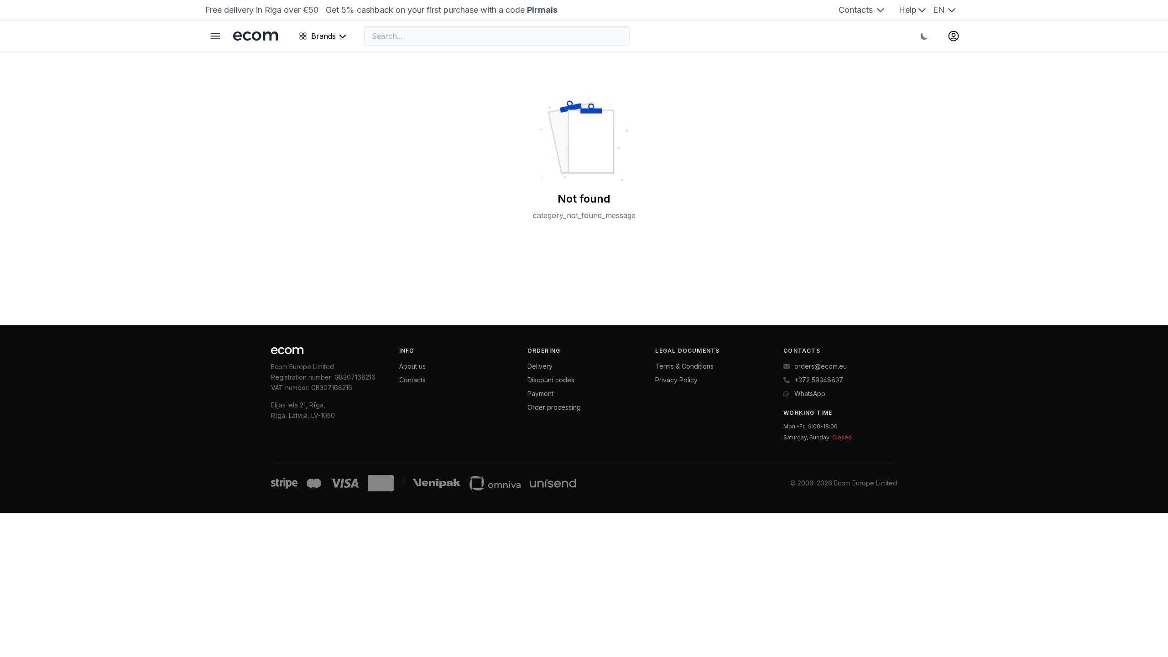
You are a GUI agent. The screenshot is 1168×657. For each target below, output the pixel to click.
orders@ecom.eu (820, 366)
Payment (540, 393)
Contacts (857, 10)
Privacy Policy (676, 380)
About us (412, 366)
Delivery (540, 366)
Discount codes (550, 380)
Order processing (554, 407)
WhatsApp (809, 393)
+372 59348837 (818, 380)
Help (908, 10)
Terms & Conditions (684, 366)
